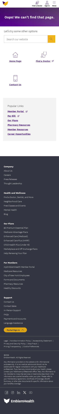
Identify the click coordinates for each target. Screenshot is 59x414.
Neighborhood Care (13, 201)
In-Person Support (12, 310)
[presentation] (51, 39)
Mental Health (10, 209)
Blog (6, 214)
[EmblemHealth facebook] (6, 392)
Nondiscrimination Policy (20, 340)
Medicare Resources (13, 271)
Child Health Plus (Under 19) (17, 244)
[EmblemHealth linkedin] (18, 392)
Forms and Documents (14, 279)
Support (8, 297)
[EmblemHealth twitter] (24, 392)
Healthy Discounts (12, 288)
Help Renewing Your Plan (15, 253)
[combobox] (26, 39)
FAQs (6, 314)
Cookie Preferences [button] (31, 346)
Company (8, 166)
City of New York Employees (16, 275)
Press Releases (10, 179)
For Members (10, 262)
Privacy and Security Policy (15, 343)
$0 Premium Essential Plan (16, 227)
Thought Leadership (13, 183)
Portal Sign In (14, 330)
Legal (6, 340)
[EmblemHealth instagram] (12, 392)
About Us (8, 170)
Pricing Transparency (12, 346)
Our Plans (9, 223)
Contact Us (15, 84)
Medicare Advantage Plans (16, 232)
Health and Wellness (14, 192)
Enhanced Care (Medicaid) (16, 236)
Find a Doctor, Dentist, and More (18, 197)
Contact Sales (10, 306)
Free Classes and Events (15, 205)
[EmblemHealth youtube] (30, 392)
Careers (7, 175)
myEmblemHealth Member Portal (19, 266)
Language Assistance (13, 322)
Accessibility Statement (42, 340)
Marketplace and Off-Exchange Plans (20, 248)
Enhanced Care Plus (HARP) (16, 240)
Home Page (15, 61)
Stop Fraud (32, 343)
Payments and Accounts (15, 318)
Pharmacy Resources (13, 283)
